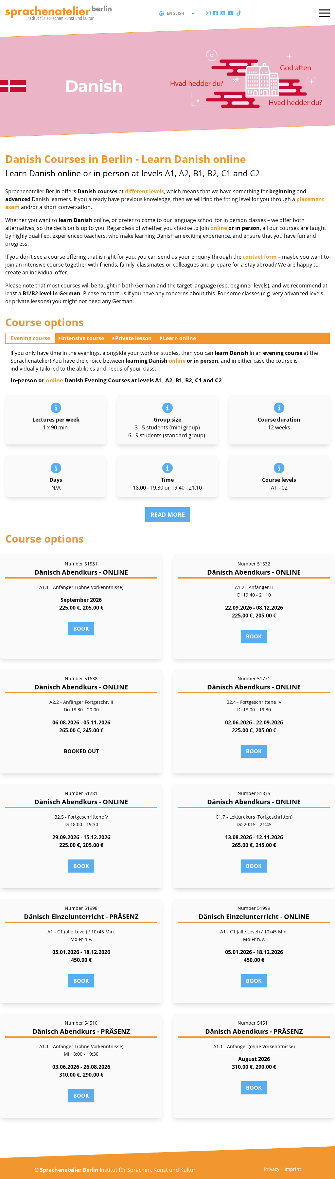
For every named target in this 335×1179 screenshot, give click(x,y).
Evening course (30, 338)
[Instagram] (208, 13)
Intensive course (82, 338)
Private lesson (133, 338)
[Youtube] (231, 13)
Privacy (271, 1169)
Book (81, 628)
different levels (144, 191)
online (218, 228)
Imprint (293, 1169)
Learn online (179, 338)
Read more (167, 514)
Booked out (81, 751)
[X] (222, 13)
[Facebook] (215, 13)
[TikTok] (238, 13)
